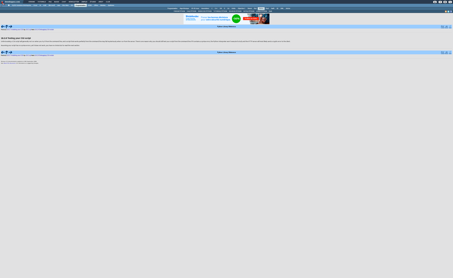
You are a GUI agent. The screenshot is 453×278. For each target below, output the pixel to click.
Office (96, 5)
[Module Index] (446, 26)
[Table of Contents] (443, 26)
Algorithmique (184, 8)
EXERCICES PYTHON (205, 11)
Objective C (241, 8)
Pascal (250, 8)
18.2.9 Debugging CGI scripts (44, 29)
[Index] (450, 26)
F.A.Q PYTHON (191, 11)
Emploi (84, 2)
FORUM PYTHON (179, 11)
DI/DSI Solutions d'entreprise (21, 5)
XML (282, 8)
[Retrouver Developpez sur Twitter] (448, 11)
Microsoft (52, 5)
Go (228, 8)
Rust (267, 8)
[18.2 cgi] (6, 26)
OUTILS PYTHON (248, 11)
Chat (63, 2)
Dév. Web (65, 5)
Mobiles (103, 5)
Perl (255, 8)
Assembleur (205, 8)
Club (108, 2)
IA (40, 5)
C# (221, 8)
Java (58, 5)
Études (93, 2)
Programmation (81, 5)
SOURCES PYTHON (235, 11)
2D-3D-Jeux (195, 8)
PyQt (270, 11)
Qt (277, 8)
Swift (272, 8)
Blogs (56, 2)
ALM (44, 5)
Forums (31, 2)
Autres (288, 8)
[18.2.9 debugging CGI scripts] (10, 26)
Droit (100, 2)
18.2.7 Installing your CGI (15, 29)
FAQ (50, 2)
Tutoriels (41, 2)
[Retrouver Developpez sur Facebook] (451, 11)
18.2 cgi (28, 29)
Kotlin (233, 8)
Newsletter (73, 2)
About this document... (9, 63)
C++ (216, 8)
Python (261, 8)
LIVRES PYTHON (261, 11)
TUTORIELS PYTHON (220, 11)
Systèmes (111, 5)
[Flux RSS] (446, 11)
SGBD (90, 5)
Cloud (35, 5)
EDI (72, 5)
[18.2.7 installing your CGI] (3, 26)
